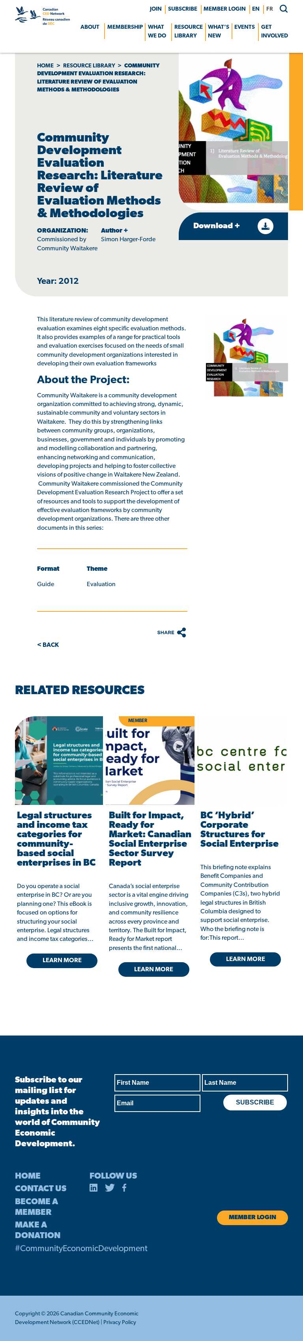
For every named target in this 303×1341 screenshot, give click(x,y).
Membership (125, 27)
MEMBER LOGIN (225, 9)
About (89, 27)
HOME (28, 1176)
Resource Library (188, 31)
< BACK (48, 645)
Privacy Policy (119, 1323)
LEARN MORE (62, 960)
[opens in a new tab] (58, 760)
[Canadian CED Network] (42, 23)
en (256, 9)
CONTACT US (40, 1189)
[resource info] (241, 760)
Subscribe (182, 9)
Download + (217, 226)
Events (244, 27)
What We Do (157, 31)
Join (156, 9)
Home (45, 66)
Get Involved (274, 31)
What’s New (218, 31)
